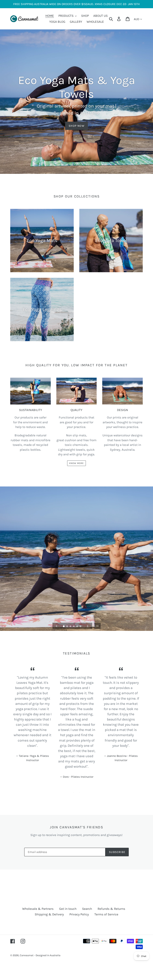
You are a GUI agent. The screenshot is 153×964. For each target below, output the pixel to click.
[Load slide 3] (71, 626)
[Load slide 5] (77, 626)
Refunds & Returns (111, 909)
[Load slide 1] (64, 626)
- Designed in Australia (47, 955)
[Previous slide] (56, 626)
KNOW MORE (76, 463)
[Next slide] (88, 626)
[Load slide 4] (74, 626)
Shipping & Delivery (49, 914)
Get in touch (67, 909)
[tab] (74, 792)
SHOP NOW (76, 125)
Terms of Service (106, 914)
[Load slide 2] (67, 626)
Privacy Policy (79, 914)
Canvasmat (26, 955)
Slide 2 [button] (79, 792)
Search (87, 909)
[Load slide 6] (81, 626)
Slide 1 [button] (74, 792)
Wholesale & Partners (38, 909)
